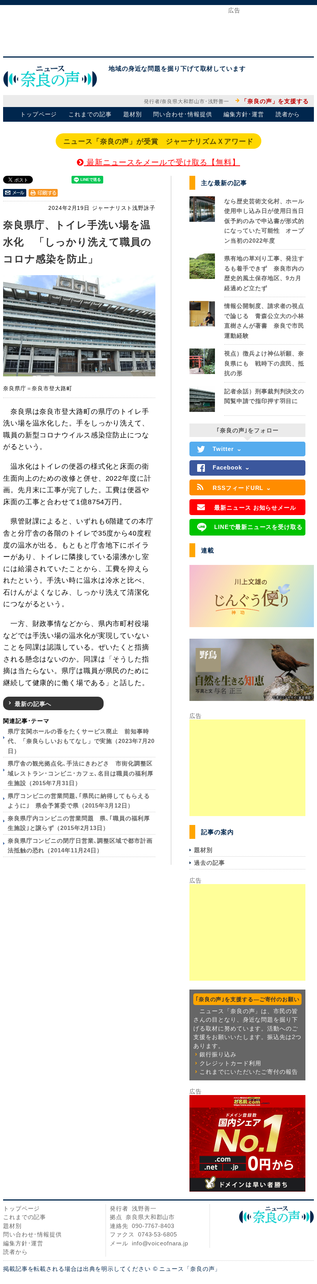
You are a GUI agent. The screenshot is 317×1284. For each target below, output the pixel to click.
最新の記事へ (33, 704)
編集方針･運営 (243, 114)
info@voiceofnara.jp (160, 1243)
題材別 (132, 114)
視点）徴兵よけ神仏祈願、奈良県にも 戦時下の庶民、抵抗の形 (264, 363)
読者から (288, 114)
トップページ (38, 114)
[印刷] (43, 192)
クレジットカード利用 (230, 1063)
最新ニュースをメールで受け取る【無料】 (162, 162)
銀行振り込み (217, 1054)
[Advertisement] (158, 30)
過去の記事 (209, 862)
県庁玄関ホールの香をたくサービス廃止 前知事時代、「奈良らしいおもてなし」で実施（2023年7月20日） (81, 741)
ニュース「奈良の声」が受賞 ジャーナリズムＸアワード (158, 141)
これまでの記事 (89, 114)
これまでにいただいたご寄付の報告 (248, 1071)
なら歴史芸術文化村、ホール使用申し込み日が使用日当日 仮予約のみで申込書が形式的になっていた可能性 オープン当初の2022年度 (267, 221)
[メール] (14, 192)
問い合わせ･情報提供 (182, 114)
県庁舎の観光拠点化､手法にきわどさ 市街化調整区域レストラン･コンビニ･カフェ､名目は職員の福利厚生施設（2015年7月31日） (80, 773)
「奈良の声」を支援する (275, 101)
